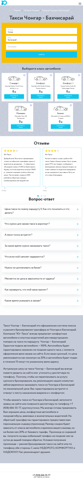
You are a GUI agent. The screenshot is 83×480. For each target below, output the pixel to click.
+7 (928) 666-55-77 (41, 475)
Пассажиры (12, 46)
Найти (42, 55)
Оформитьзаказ (14, 96)
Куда (9, 38)
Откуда (10, 30)
